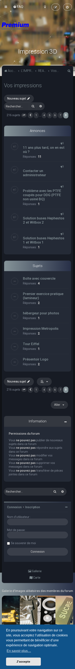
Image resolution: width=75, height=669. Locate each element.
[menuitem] (18, 7)
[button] (24, 115)
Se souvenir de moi (23, 543)
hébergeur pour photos (41, 313)
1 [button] (36, 115)
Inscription (32, 507)
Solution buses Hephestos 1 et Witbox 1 (43, 240)
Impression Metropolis (41, 328)
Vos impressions (23, 85)
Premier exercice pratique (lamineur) (43, 296)
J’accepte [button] (23, 661)
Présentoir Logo (35, 359)
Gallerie (36, 571)
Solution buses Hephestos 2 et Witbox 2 (43, 220)
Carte (36, 577)
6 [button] (55, 115)
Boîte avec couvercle (39, 278)
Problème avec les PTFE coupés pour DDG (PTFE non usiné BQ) (42, 195)
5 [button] (49, 115)
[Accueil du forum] (37, 31)
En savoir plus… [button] (19, 651)
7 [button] (60, 115)
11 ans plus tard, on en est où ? (43, 149)
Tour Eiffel (31, 344)
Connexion (14, 507)
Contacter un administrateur (34, 173)
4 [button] (44, 115)
